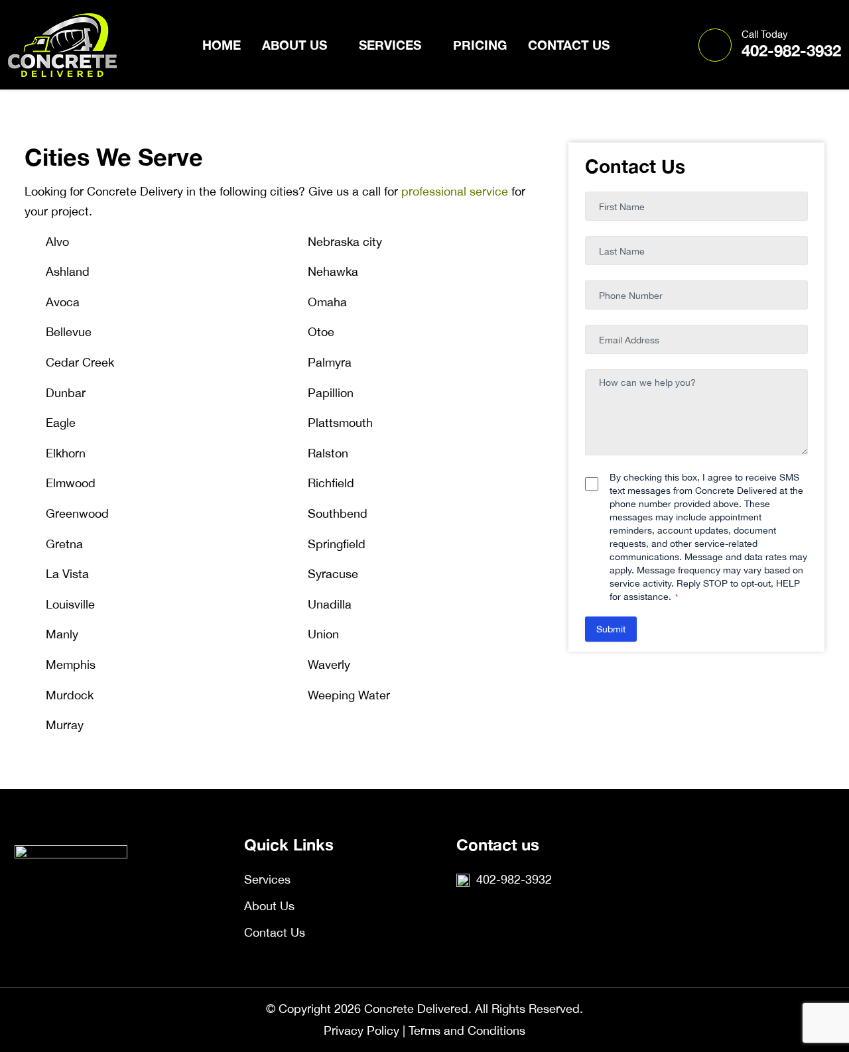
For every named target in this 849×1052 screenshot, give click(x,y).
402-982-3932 (791, 44)
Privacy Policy (361, 1030)
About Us (294, 44)
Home (221, 44)
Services (390, 44)
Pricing (480, 44)
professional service (454, 191)
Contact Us (569, 44)
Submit (610, 629)
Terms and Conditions (467, 1030)
